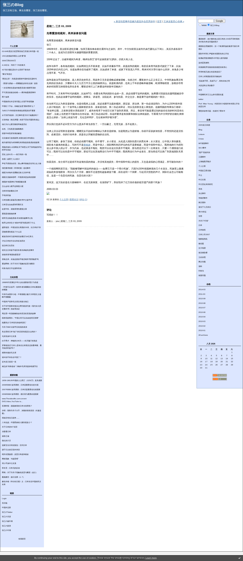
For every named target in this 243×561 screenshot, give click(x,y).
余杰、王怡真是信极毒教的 (12, 129)
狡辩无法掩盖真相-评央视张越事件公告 (17, 218)
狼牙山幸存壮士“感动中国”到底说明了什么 (18, 223)
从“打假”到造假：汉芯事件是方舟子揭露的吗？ (20, 115)
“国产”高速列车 (204, 152)
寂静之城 (5, 436)
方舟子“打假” (203, 221)
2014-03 (202, 289)
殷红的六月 (6, 441)
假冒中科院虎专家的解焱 (12, 133)
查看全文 (74, 199)
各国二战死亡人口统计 (11, 159)
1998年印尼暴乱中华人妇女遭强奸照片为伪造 (20, 282)
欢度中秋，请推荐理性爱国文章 (14, 209)
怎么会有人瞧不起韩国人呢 (12, 186)
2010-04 (202, 317)
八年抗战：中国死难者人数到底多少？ (17, 422)
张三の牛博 (6, 530)
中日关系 (202, 180)
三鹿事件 (202, 157)
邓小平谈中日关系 (9, 463)
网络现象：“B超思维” (10, 459)
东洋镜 (4, 503)
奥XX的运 (202, 212)
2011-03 (202, 294)
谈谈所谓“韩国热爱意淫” (11, 255)
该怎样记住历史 (8, 246)
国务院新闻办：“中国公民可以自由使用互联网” (20, 318)
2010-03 (202, 321)
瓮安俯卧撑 (203, 253)
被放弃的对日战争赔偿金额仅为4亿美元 (17, 236)
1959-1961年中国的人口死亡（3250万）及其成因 (22, 380)
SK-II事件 (202, 148)
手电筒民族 (6, 195)
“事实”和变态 (7, 74)
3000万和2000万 (9, 61)
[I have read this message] (239, 558)
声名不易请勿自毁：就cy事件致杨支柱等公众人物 (21, 163)
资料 (200, 266)
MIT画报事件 (204, 143)
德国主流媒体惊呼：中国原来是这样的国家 (19, 177)
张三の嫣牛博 (7, 521)
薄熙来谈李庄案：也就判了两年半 (212, 111)
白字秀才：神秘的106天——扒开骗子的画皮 (19, 341)
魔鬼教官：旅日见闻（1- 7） (13, 477)
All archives (203, 335)
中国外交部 (6, 507)
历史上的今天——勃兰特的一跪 (14, 154)
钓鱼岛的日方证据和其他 (12, 268)
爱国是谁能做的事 (9, 214)
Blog (200, 130)
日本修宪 (202, 230)
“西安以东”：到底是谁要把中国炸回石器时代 (19, 79)
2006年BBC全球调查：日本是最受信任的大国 (20, 385)
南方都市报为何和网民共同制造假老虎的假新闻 (20, 142)
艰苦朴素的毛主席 (9, 353)
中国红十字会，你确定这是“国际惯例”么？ (18, 106)
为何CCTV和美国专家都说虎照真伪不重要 (18, 111)
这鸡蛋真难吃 (204, 63)
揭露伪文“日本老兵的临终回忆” (14, 323)
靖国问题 (202, 275)
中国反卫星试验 (205, 171)
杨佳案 (201, 244)
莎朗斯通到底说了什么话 (12, 232)
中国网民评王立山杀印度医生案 (211, 95)
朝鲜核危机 (203, 239)
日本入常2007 (204, 234)
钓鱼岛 (201, 271)
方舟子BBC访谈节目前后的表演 (14, 327)
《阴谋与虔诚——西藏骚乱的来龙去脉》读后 (20, 83)
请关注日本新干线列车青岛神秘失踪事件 (18, 250)
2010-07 (202, 308)
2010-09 (202, 299)
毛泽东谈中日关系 (9, 336)
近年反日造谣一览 (9, 362)
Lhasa (201, 139)
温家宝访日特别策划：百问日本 (14, 445)
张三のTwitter (7, 512)
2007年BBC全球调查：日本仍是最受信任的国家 (21, 389)
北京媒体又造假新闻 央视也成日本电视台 (18, 138)
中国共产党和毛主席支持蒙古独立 (15, 302)
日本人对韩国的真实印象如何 (210, 76)
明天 (200, 90)
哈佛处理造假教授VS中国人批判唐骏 (213, 58)
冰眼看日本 (6, 431)
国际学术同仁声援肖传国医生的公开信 (214, 54)
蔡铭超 (87, 144)
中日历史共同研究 (206, 184)
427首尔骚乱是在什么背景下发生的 (16, 70)
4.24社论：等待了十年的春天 (13, 65)
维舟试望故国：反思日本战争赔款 (15, 454)
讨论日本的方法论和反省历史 (13, 241)
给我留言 (22, 539)
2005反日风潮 (204, 125)
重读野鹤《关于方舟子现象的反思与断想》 (19, 264)
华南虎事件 (203, 198)
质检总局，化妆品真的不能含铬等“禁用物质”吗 (20, 259)
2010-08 (202, 303)
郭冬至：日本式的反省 (11, 468)
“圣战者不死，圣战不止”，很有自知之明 (214, 81)
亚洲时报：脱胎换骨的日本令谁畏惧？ (17, 406)
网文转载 (202, 262)
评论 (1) (83, 199)
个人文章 (202, 166)
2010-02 (202, 326)
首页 (159, 21)
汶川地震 (202, 248)
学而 (200, 216)
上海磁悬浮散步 (205, 161)
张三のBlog (13, 4)
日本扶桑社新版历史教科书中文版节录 (17, 200)
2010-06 (202, 312)
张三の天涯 (6, 517)
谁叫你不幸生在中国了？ (12, 357)
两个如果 (5, 97)
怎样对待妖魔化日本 (10, 191)
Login (4, 498)
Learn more (151, 558)
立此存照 (202, 257)
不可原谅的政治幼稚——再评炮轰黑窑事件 (19, 92)
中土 (200, 175)
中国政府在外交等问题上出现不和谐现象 (18, 102)
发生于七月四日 (205, 207)
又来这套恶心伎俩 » (174, 21)
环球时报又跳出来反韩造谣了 (210, 72)
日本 (200, 225)
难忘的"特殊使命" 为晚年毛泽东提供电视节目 (20, 366)
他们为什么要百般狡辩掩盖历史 (14, 124)
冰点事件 (202, 193)
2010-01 (202, 330)
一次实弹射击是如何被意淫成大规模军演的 (19, 88)
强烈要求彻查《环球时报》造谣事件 (16, 168)
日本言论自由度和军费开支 (12, 205)
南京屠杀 (202, 202)
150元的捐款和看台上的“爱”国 (14, 56)
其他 (200, 189)
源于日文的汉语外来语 (11, 450)
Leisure (202, 134)
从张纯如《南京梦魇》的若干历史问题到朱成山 (20, 120)
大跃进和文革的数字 (207, 85)
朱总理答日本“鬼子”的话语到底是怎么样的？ (19, 332)
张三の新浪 (6, 526)
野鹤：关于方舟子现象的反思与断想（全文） (20, 472)
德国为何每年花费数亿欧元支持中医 (16, 173)
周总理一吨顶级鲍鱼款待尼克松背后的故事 (19, 313)
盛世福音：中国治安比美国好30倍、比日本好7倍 (21, 227)
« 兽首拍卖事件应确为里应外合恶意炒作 (134, 21)
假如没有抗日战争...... (10, 418)
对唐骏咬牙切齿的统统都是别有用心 (213, 67)
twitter (201, 99)
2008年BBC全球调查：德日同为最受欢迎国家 (20, 394)
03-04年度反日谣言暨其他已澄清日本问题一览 (20, 51)
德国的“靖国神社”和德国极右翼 (14, 182)
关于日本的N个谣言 (9, 427)
